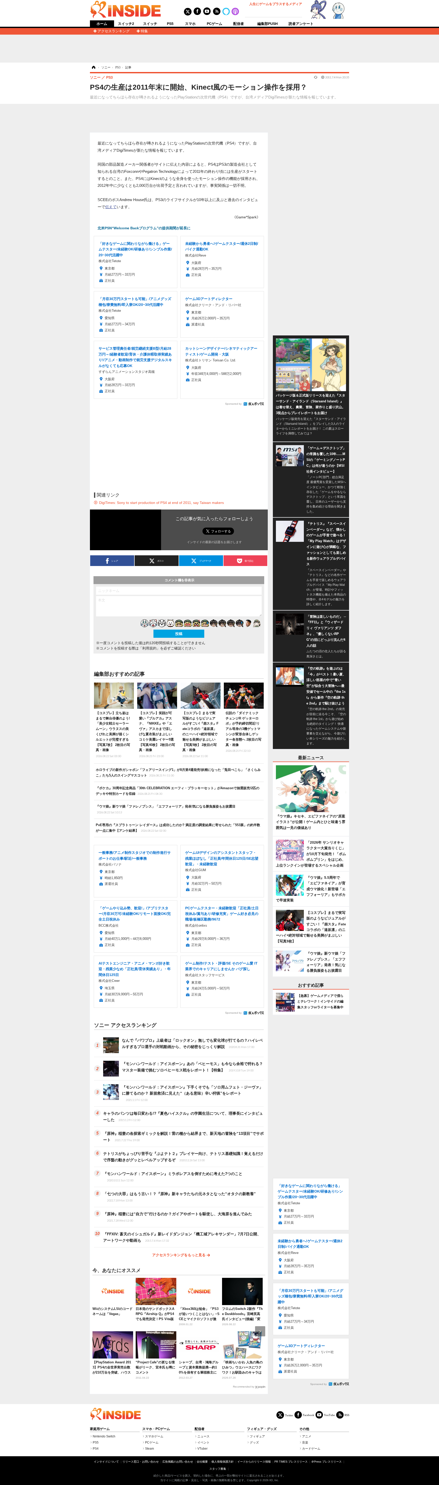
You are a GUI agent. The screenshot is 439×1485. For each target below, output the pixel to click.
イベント (203, 1442)
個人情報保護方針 (222, 1461)
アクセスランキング (114, 31)
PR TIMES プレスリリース (291, 1461)
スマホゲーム (154, 1436)
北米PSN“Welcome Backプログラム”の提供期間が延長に (144, 228)
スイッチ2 (126, 23)
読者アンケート (301, 23)
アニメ (306, 1436)
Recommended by (243, 1386)
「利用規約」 (149, 648)
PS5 (170, 23)
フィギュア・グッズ (262, 1429)
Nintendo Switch (104, 1436)
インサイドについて (106, 1461)
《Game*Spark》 (246, 217)
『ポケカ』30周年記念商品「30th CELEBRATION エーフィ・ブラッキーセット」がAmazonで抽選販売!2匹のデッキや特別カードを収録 (177, 791)
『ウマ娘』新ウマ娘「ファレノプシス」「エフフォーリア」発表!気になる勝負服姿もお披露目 (166, 809)
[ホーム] (93, 67)
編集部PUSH (267, 23)
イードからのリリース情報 (254, 1461)
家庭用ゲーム (100, 1429)
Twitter (289, 1415)
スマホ (190, 23)
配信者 (238, 23)
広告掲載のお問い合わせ (177, 1461)
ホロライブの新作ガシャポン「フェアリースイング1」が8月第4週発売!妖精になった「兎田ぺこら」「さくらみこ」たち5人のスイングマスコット (178, 772)
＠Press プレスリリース (326, 1461)
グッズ (254, 1442)
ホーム (102, 24)
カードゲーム (311, 1448)
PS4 (96, 1448)
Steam (149, 1448)
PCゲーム (214, 23)
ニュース (203, 1436)
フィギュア (257, 1436)
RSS (346, 1414)
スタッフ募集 (217, 1468)
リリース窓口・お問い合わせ (140, 1461)
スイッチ (150, 23)
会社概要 (202, 1461)
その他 (304, 1429)
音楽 (305, 1442)
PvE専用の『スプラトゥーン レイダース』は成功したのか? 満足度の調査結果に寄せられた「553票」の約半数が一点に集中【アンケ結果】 (178, 827)
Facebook (308, 1414)
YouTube (329, 1414)
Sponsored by (233, 403)
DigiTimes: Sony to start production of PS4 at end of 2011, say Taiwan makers (161, 503)
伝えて (111, 207)
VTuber (202, 1448)
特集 (144, 31)
